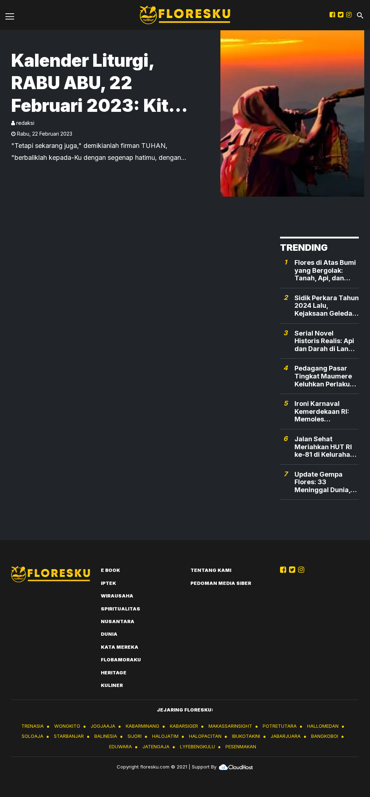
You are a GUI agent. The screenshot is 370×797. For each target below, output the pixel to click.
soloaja (32, 736)
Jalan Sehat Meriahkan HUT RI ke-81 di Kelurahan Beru (324, 447)
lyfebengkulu (197, 746)
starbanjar (69, 736)
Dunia (109, 634)
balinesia (105, 736)
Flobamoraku (121, 659)
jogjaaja (103, 726)
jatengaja (155, 746)
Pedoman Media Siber (220, 583)
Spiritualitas (120, 609)
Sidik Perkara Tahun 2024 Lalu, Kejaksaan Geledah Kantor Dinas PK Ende (326, 306)
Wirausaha (117, 596)
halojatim (165, 736)
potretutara (280, 726)
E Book (110, 570)
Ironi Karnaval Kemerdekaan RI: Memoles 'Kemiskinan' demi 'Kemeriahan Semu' (326, 411)
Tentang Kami (210, 570)
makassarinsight (230, 726)
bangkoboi (324, 736)
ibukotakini (246, 736)
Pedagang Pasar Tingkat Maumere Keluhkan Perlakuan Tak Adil (326, 376)
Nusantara (117, 621)
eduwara (120, 746)
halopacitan (205, 736)
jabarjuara (286, 736)
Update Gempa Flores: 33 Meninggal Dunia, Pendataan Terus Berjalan (322, 482)
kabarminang (142, 726)
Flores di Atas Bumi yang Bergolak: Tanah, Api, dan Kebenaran (325, 270)
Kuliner (112, 685)
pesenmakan (240, 746)
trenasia (32, 726)
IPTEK (108, 583)
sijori (135, 736)
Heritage (113, 672)
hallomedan (323, 726)
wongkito (67, 726)
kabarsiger (184, 726)
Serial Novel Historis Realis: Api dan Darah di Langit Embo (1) (325, 341)
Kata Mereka (119, 647)
